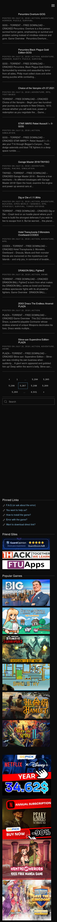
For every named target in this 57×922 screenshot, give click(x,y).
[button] (53, 5)
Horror (7, 20)
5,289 (45, 386)
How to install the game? (18, 514)
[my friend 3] (26, 554)
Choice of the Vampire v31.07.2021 (36, 88)
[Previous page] (9, 379)
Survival (28, 20)
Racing (16, 168)
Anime (44, 274)
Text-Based (8, 94)
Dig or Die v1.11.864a (29, 197)
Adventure (47, 18)
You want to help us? (16, 510)
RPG (48, 92)
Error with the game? (16, 519)
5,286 (12, 386)
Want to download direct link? (20, 524)
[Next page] (44, 392)
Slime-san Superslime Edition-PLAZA (33, 341)
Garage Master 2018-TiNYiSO (33, 161)
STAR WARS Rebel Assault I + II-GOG (35, 125)
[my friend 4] (26, 564)
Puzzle (17, 20)
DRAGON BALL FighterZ (31, 270)
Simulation (8, 133)
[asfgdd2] (26, 859)
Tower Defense (35, 206)
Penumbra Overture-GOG (31, 14)
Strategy (7, 206)
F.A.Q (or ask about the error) (21, 505)
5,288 (34, 386)
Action (36, 18)
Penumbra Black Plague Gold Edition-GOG (33, 51)
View (26, 592)
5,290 (15, 392)
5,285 (46, 379)
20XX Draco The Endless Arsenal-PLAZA (36, 305)
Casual (6, 168)
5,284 (35, 379)
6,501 (34, 392)
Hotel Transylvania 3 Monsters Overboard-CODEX (34, 233)
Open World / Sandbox (27, 204)
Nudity (17, 59)
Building (7, 204)
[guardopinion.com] (26, 543)
